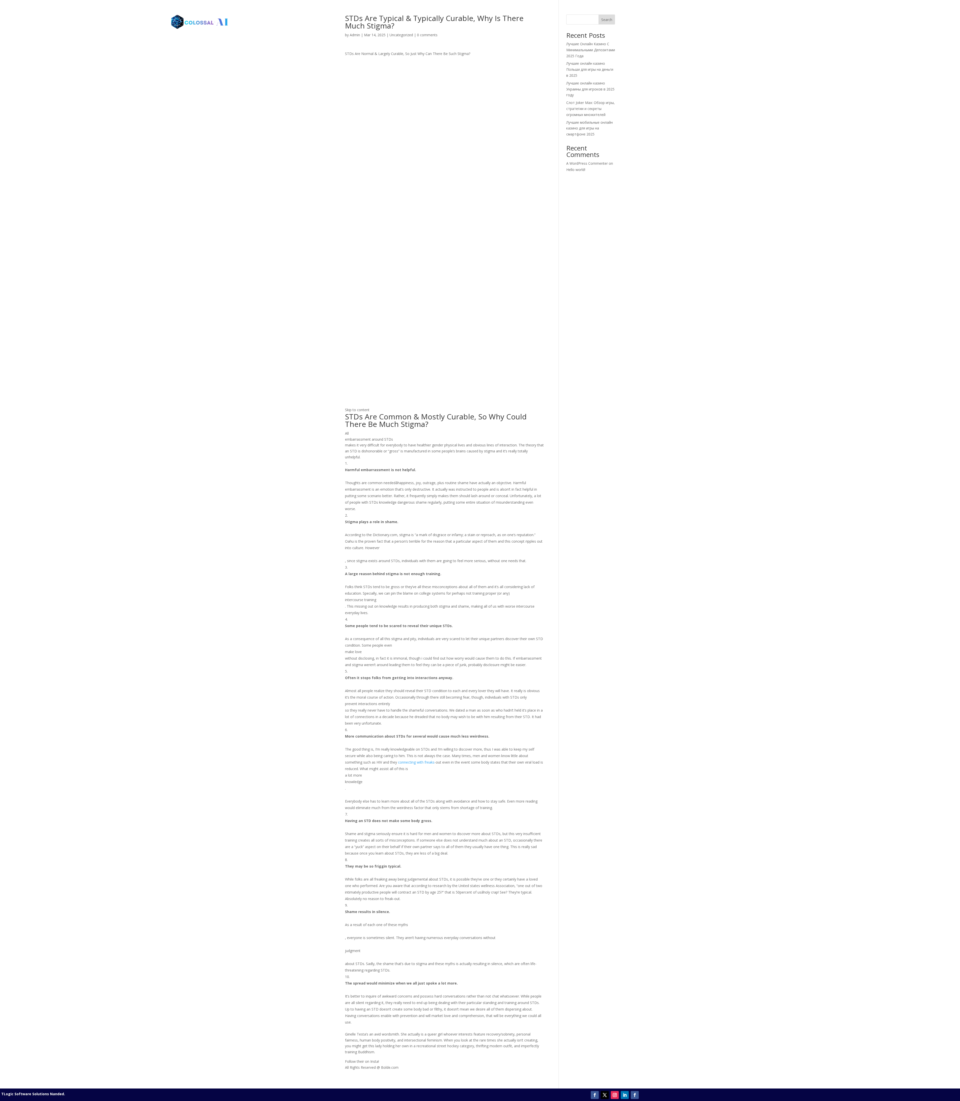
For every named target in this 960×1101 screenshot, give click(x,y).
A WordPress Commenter (587, 163)
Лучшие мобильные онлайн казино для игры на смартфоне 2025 (589, 128)
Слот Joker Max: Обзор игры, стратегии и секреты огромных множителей (590, 108)
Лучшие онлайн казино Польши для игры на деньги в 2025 (589, 69)
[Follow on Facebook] (595, 1095)
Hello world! (575, 169)
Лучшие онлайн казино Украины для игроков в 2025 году (590, 89)
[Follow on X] (605, 1095)
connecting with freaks (416, 762)
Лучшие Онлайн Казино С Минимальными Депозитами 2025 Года (590, 49)
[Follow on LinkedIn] (625, 1095)
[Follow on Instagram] (615, 1095)
